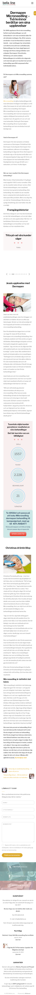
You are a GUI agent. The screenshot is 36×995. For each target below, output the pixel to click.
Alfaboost (27, 993)
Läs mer (18, 940)
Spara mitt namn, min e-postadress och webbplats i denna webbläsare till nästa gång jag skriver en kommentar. (17, 847)
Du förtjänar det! (21, 758)
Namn (5, 802)
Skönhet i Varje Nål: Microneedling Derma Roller (18, 935)
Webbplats (7, 817)
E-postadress (8, 810)
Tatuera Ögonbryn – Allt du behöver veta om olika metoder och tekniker (15, 776)
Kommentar (7, 824)
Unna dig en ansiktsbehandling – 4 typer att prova (20, 770)
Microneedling (8, 101)
